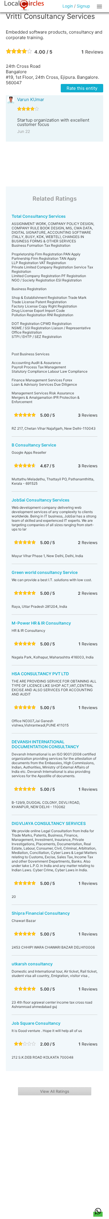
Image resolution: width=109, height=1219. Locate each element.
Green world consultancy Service (45, 572)
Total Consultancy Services (39, 216)
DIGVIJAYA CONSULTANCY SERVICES (49, 823)
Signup (83, 5)
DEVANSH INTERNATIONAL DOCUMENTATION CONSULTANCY (45, 744)
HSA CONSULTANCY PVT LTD (40, 673)
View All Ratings (54, 1091)
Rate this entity (82, 88)
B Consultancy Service (34, 444)
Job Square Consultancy (36, 1023)
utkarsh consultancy (32, 963)
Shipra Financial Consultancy (41, 913)
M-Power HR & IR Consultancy (41, 623)
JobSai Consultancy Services (40, 499)
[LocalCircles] (24, 5)
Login (67, 5)
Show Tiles (100, 6)
